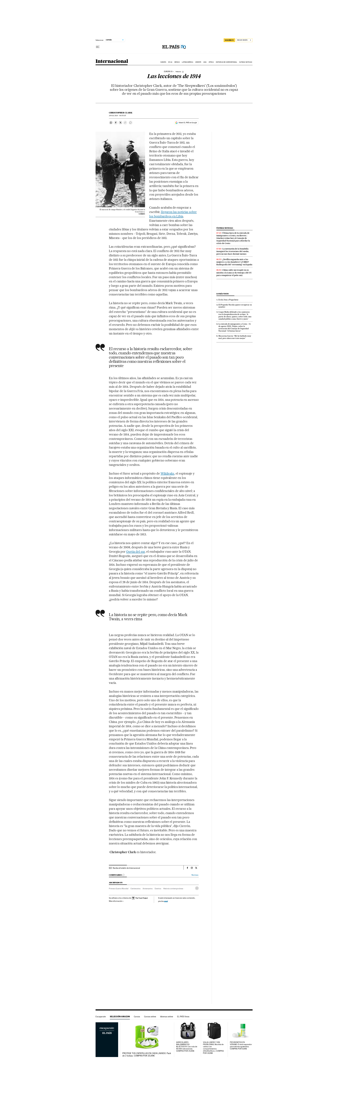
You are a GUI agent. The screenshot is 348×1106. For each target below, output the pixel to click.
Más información (115, 901)
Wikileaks (167, 473)
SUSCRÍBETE (229, 40)
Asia (204, 62)
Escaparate (101, 1016)
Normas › (195, 875)
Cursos (137, 1016)
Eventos (158, 888)
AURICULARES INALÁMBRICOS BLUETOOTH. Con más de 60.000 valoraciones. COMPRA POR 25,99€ (186, 1046)
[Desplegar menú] (98, 47)
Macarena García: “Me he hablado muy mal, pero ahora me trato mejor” (234, 337)
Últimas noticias (245, 62)
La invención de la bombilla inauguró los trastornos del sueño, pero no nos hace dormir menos (232, 251)
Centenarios (135, 888)
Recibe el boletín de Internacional (126, 868)
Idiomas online (166, 1016)
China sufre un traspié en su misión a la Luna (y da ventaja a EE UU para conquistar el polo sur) (234, 272)
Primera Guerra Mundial (118, 888)
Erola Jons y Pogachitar (228, 300)
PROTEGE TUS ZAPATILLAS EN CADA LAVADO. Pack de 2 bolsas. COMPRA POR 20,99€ (146, 1054)
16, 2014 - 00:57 (117, 115)
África (211, 62)
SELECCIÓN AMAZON (120, 1016)
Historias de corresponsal (226, 62)
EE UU (170, 62)
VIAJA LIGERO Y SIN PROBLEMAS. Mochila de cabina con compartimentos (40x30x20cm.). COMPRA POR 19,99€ (213, 1047)
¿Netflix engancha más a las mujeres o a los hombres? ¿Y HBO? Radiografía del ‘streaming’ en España (234, 262)
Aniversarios (148, 888)
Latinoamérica (187, 62)
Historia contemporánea (173, 888)
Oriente (198, 62)
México (177, 62)
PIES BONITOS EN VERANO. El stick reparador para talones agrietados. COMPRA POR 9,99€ (241, 1045)
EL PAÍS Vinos (183, 1016)
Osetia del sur (135, 551)
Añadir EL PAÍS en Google (188, 123)
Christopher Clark (120, 112)
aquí (166, 901)
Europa (163, 62)
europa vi (168, 72)
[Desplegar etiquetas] (197, 888)
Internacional (112, 61)
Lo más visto (222, 294)
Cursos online (150, 1016)
